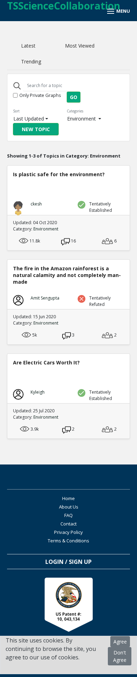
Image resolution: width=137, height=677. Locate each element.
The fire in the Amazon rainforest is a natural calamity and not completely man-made (67, 275)
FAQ (68, 515)
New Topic (36, 129)
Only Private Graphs (40, 95)
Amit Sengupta (45, 298)
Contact (68, 524)
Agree (120, 641)
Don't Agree (119, 656)
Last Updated (28, 118)
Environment (82, 118)
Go (73, 97)
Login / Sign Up (68, 562)
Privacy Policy (68, 532)
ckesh (36, 204)
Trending (31, 61)
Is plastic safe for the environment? (59, 174)
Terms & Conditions (68, 540)
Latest (28, 45)
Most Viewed (79, 45)
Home (68, 498)
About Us (68, 507)
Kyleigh (38, 392)
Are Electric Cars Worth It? (46, 362)
